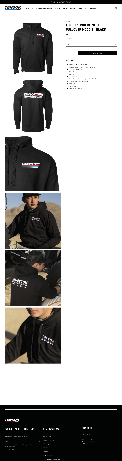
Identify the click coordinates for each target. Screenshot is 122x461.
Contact (45, 452)
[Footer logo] (12, 420)
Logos (45, 448)
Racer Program (47, 456)
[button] (30, 8)
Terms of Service (8, 446)
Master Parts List (48, 440)
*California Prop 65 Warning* (52, 460)
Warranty (46, 444)
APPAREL (68, 21)
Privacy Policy (32, 445)
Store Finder (47, 436)
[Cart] (116, 8)
